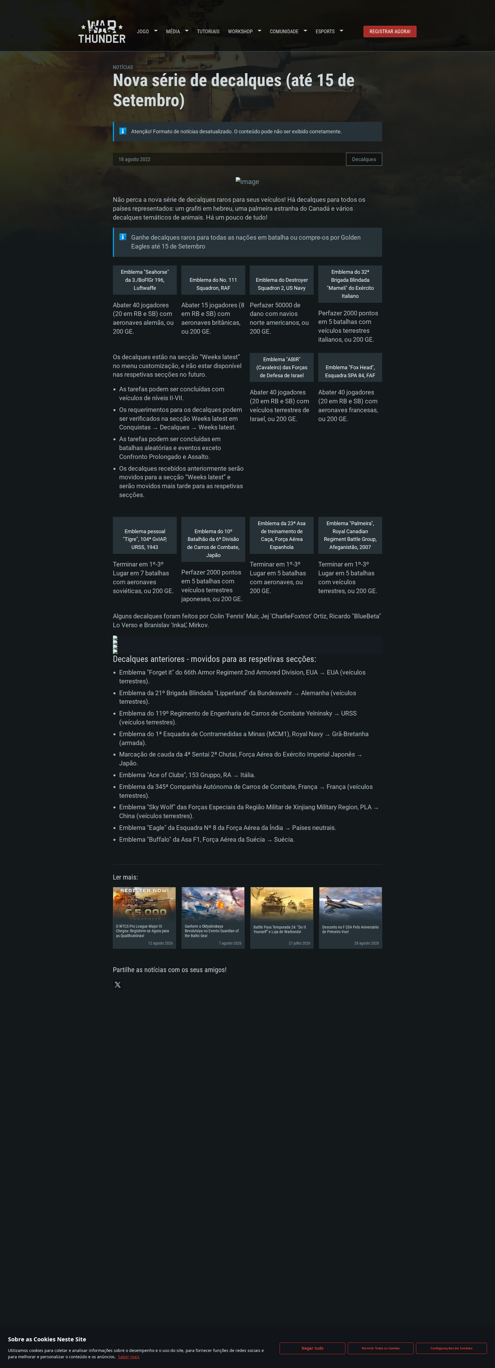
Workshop (240, 31)
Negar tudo (313, 1348)
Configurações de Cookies (452, 1348)
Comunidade (284, 31)
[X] (118, 985)
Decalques (364, 159)
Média (173, 31)
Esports (325, 31)
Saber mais (129, 1356)
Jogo (143, 31)
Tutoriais (208, 31)
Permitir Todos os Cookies (381, 1348)
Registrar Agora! (390, 31)
